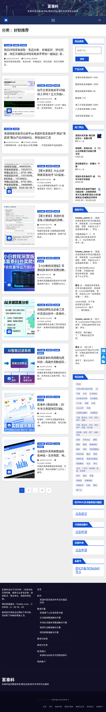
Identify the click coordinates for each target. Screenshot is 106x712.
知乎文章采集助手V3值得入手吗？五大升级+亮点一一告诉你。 (51, 94)
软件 (78, 476)
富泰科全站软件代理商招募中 (53, 655)
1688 (78, 384)
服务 (78, 449)
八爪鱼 (79, 403)
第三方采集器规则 (83, 104)
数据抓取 (93, 444)
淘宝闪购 (80, 454)
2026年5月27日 (46, 225)
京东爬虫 (93, 398)
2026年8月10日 (13, 142)
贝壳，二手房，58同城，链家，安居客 (87, 469)
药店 (88, 463)
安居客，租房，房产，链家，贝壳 (88, 433)
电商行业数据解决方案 (50, 627)
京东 (85, 393)
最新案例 (40, 353)
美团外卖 (80, 459)
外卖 (93, 403)
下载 (78, 393)
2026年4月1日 (46, 275)
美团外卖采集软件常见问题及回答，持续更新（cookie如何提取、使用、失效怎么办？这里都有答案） (88, 223)
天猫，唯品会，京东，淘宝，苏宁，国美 (88, 418)
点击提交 (81, 513)
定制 (78, 439)
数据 (85, 444)
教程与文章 (42, 645)
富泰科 (53, 6)
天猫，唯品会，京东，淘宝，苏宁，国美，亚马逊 (88, 426)
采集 (91, 476)
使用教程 (16, 45)
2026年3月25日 (46, 318)
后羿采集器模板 (82, 115)
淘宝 (85, 449)
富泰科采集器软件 (83, 77)
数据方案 (41, 608)
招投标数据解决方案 (49, 632)
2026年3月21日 (46, 460)
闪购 (88, 485)
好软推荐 (23, 45)
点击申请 (81, 532)
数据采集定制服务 (83, 84)
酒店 (85, 476)
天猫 (88, 408)
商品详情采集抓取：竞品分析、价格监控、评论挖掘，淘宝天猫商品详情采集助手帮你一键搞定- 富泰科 (34, 54)
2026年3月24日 (46, 413)
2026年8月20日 (46, 99)
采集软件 (80, 485)
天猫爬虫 (93, 413)
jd (97, 389)
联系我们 (41, 651)
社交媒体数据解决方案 (50, 617)
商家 (86, 403)
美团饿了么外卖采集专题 (51, 612)
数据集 (78, 98)
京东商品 (93, 393)
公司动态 (56, 258)
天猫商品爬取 (81, 413)
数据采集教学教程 (83, 91)
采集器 (79, 480)
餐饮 (95, 485)
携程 (78, 444)
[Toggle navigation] (53, 20)
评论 (95, 463)
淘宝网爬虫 (94, 449)
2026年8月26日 (13, 59)
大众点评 (80, 408)
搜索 (82, 59)
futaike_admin (30, 59)
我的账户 (41, 661)
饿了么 (79, 490)
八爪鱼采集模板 (82, 109)
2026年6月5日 (46, 179)
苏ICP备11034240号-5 (87, 570)
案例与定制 (42, 638)
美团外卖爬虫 (92, 459)
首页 (39, 589)
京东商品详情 (81, 398)
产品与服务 (8, 45)
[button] (99, 20)
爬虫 (88, 454)
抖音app (86, 439)
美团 (95, 454)
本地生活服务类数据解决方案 (53, 622)
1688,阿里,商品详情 (84, 389)
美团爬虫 (80, 463)
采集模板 (88, 480)
